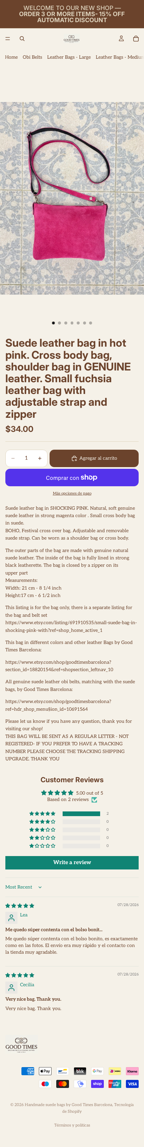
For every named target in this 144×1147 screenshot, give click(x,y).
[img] (19, 906)
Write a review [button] (72, 862)
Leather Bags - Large (69, 57)
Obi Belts (32, 57)
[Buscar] (22, 38)
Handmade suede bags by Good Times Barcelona (68, 1104)
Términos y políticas (72, 1125)
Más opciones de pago (72, 493)
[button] (42, 813)
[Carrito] (136, 38)
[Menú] (7, 38)
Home (11, 57)
